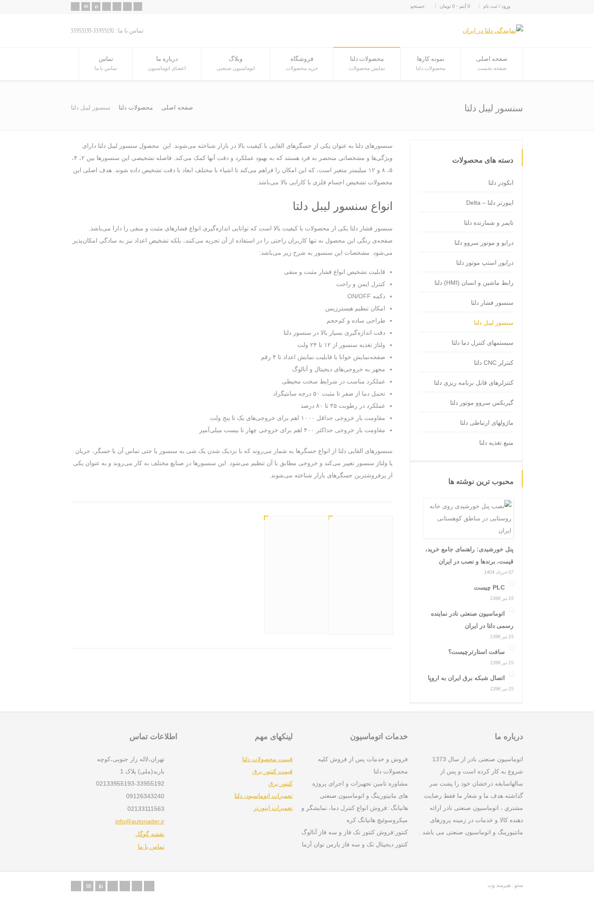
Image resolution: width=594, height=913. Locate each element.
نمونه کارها (430, 62)
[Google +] (117, 6)
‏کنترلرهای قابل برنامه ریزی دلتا (474, 382)
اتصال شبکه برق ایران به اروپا (466, 677)
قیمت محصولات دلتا (267, 759)
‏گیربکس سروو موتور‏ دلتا (482, 402)
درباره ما (167, 62)
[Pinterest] (127, 6)
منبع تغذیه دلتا (496, 442)
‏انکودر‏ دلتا (501, 182)
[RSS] (75, 6)
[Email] (85, 6)
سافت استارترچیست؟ (476, 651)
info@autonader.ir (139, 821)
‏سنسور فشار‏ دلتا (492, 302)
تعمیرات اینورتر (273, 807)
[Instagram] (137, 6)
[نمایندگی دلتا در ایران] (493, 30)
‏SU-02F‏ (307, 595)
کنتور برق (280, 783)
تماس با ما (151, 846)
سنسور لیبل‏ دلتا (494, 322)
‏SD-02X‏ (371, 596)
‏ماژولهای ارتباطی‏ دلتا (487, 422)
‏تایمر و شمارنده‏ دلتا (489, 222)
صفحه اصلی (491, 62)
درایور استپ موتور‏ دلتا (485, 262)
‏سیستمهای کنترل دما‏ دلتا (483, 342)
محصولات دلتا (367, 62)
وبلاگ (236, 62)
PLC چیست (489, 587)
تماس (105, 62)
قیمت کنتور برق (272, 771)
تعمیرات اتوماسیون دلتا (263, 795)
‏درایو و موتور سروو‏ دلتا (484, 242)
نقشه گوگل (149, 833)
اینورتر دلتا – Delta (490, 202)
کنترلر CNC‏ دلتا (494, 362)
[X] (96, 6)
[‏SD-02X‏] (360, 549)
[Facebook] (106, 6)
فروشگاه (302, 62)
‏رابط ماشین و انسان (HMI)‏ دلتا (474, 282)
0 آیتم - (455, 6)
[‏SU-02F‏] (296, 549)
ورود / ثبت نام (496, 6)
